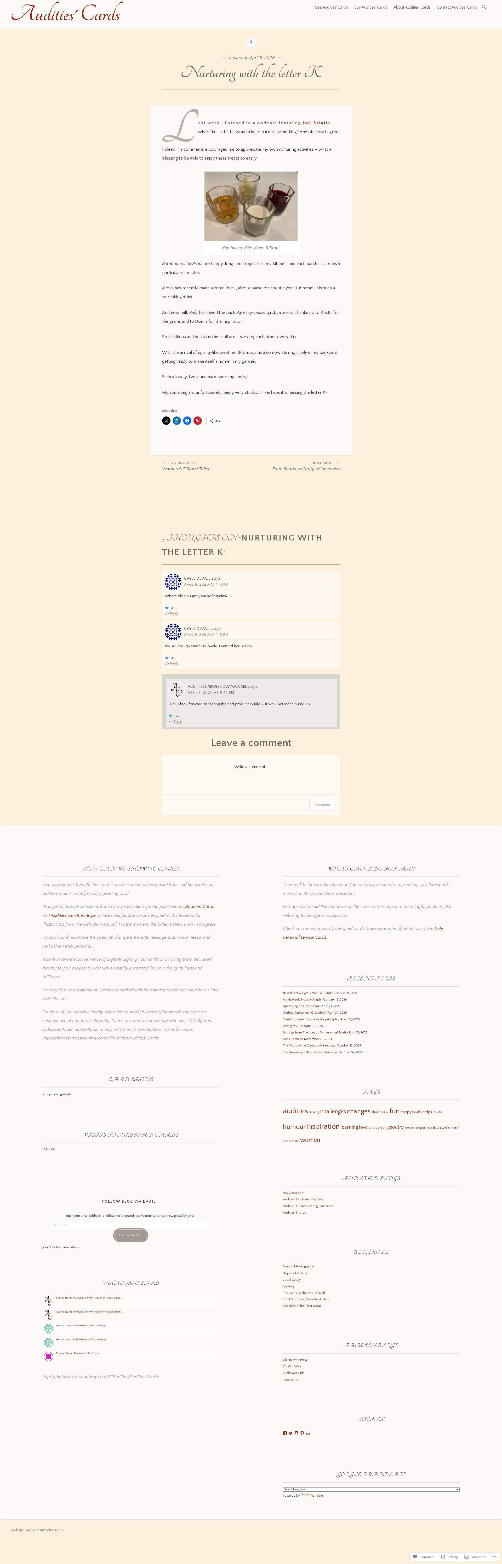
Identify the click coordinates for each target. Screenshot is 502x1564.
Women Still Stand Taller (186, 466)
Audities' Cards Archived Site (303, 1199)
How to (436, 1112)
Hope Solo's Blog (295, 1273)
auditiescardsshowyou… (70, 1298)
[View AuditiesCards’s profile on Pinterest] (302, 1433)
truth (437, 1127)
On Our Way (292, 1366)
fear (386, 1112)
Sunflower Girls (293, 1373)
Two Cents (290, 1379)
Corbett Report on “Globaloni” (305, 1012)
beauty (314, 1112)
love (363, 1127)
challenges (333, 1111)
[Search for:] (485, 6)
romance (409, 1128)
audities (295, 1111)
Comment (322, 805)
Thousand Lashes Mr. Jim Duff (304, 1293)
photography (378, 1128)
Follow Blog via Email (129, 1202)
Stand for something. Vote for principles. (311, 1019)
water (446, 1128)
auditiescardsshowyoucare (217, 687)
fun (395, 1111)
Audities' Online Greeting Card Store (308, 1206)
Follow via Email (130, 1235)
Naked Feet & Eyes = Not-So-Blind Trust (311, 993)
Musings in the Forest (87, 1353)
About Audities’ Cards (412, 7)
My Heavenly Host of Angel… (106, 1298)
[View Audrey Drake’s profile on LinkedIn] (308, 1433)
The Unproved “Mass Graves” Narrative (310, 1052)
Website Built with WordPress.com (38, 1530)
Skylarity (288, 1286)
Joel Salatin (316, 123)
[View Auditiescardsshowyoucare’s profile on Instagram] (296, 1433)
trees (429, 1128)
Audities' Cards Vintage (73, 915)
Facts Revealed (293, 1039)
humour (294, 1126)
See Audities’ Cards (331, 7)
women (310, 1140)
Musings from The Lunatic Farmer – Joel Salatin (315, 1032)
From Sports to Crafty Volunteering (306, 466)
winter (295, 1141)
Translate (316, 1495)
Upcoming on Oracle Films (302, 1006)
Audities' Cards (65, 14)
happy (406, 1112)
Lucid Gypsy (292, 1279)
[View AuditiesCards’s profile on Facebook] (285, 1433)
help (426, 1112)
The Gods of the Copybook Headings (309, 1045)
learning (349, 1127)
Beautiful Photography (298, 1266)
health (417, 1112)
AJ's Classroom (293, 1193)
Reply (174, 614)
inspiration (323, 1126)
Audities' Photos (294, 1212)
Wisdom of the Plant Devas (302, 1306)
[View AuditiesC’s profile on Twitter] (291, 1433)
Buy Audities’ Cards (370, 7)
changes (358, 1111)
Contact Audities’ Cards (457, 7)
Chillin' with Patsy (295, 1360)
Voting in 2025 (293, 1026)
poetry (396, 1127)
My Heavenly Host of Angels (302, 999)
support (420, 1128)
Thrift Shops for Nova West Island (306, 1299)
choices (377, 1112)
